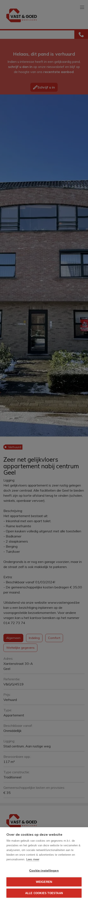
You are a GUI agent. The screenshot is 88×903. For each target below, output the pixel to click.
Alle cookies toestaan (44, 893)
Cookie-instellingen (44, 870)
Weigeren (44, 881)
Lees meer (32, 859)
